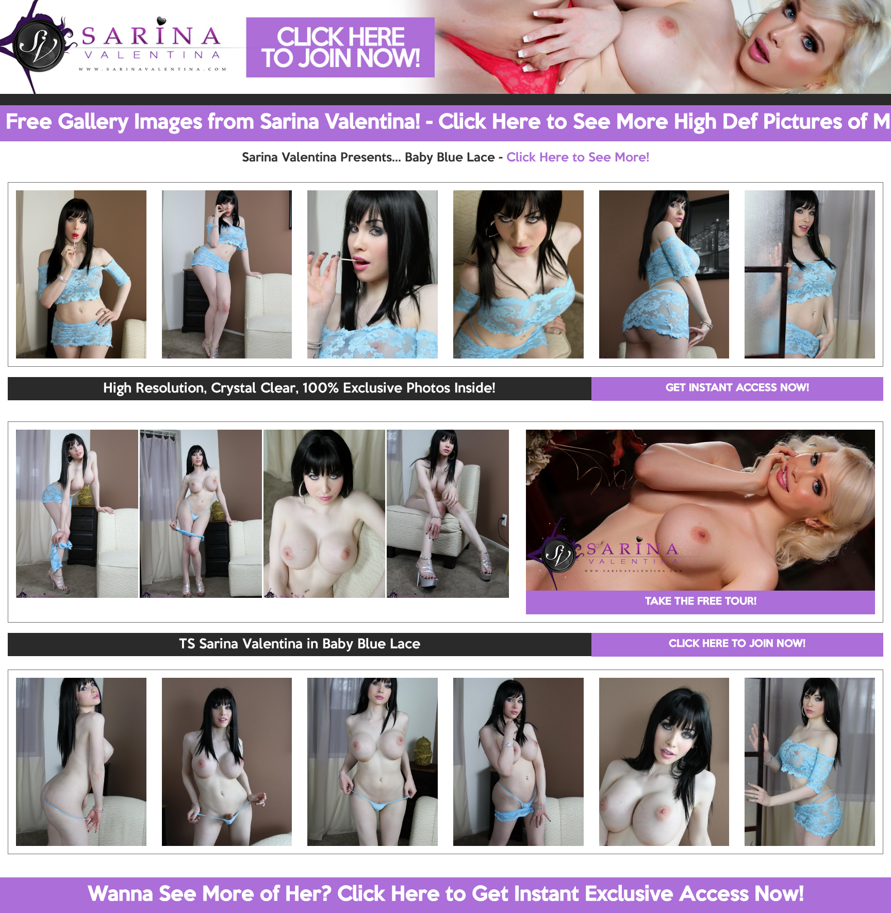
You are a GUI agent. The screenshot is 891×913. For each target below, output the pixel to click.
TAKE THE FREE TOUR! (700, 602)
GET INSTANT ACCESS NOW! (737, 388)
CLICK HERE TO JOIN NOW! (737, 644)
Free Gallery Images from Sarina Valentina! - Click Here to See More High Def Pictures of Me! (448, 122)
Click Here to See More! (577, 158)
